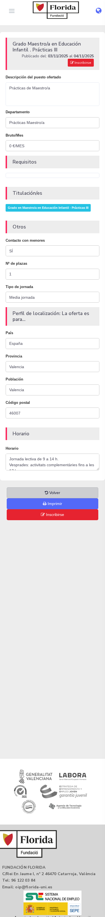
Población (14, 379)
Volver (54, 492)
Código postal (18, 402)
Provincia (14, 356)
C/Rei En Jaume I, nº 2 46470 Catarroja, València (49, 874)
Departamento (18, 112)
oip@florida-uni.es (33, 887)
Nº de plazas (16, 263)
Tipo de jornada (19, 287)
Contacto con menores (25, 240)
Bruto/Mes (14, 135)
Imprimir (54, 503)
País (9, 333)
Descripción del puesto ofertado (33, 77)
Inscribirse (82, 62)
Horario (12, 448)
